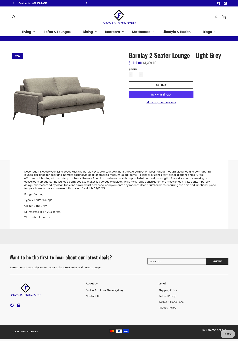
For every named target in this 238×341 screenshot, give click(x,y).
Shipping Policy (168, 290)
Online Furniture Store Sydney (105, 290)
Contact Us (93, 296)
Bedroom (112, 32)
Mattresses (141, 32)
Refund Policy (167, 296)
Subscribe (217, 261)
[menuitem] (28, 32)
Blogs (207, 32)
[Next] (86, 3)
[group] (50, 3)
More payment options (161, 102)
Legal (162, 283)
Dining (88, 32)
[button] (161, 85)
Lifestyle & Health (177, 32)
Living (26, 32)
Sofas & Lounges (57, 32)
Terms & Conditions (171, 302)
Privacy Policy (167, 308)
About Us (92, 283)
